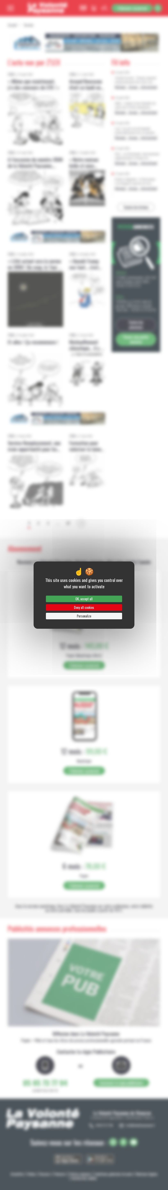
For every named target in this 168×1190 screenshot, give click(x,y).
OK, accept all (84, 598)
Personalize (84, 616)
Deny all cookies (84, 607)
